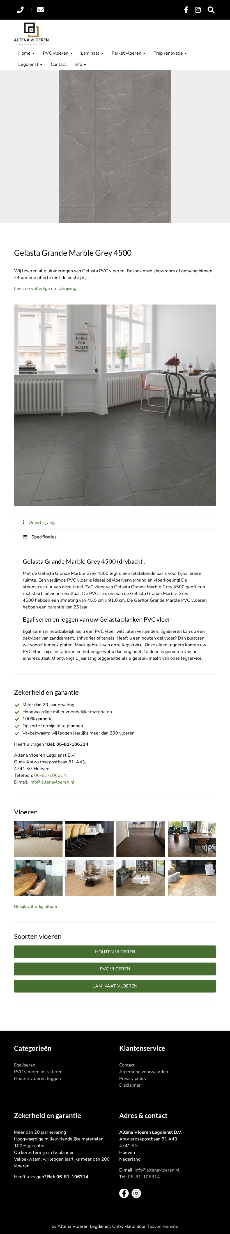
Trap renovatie (169, 53)
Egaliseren (24, 1065)
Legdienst (29, 64)
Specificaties (44, 537)
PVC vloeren (56, 53)
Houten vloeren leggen (37, 1078)
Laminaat (90, 53)
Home (25, 53)
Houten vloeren (115, 952)
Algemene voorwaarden (143, 1072)
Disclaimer (130, 1085)
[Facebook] (186, 10)
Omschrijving (42, 522)
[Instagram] (198, 10)
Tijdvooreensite (162, 1226)
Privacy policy (132, 1078)
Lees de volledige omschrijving (45, 288)
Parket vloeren (127, 53)
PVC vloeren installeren (38, 1072)
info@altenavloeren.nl (51, 782)
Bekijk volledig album (35, 906)
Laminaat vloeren (115, 986)
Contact (58, 64)
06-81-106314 (50, 775)
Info (79, 64)
